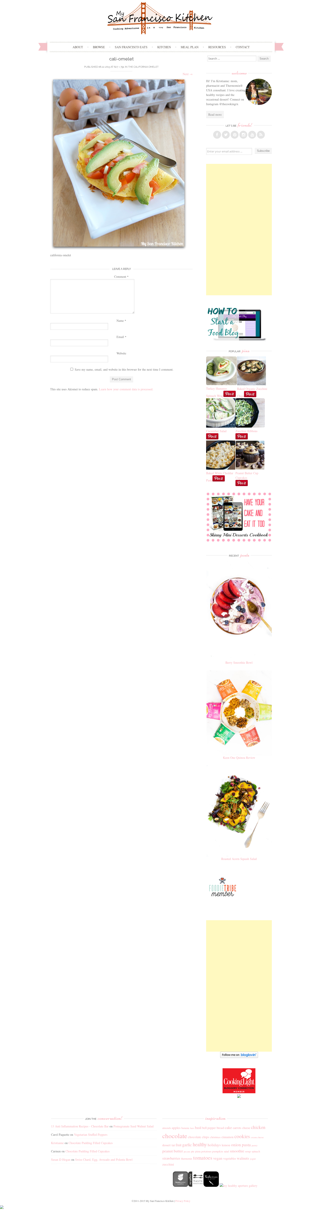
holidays (214, 1144)
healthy (200, 1144)
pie (192, 1151)
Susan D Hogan (60, 1159)
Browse (99, 47)
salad (226, 1151)
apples (176, 1127)
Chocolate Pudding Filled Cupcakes (91, 1143)
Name (121, 320)
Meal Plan (189, 47)
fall (173, 1145)
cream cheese (257, 1137)
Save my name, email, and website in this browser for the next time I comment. (124, 369)
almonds (166, 1128)
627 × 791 (119, 66)
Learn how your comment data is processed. (126, 389)
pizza (197, 1151)
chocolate (174, 1135)
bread (220, 1127)
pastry (254, 1145)
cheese (246, 1128)
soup (248, 1151)
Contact (243, 47)
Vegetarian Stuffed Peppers (90, 1134)
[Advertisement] (239, 229)
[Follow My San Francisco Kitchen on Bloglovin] (239, 1057)
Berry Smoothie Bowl (239, 662)
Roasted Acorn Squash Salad (239, 859)
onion (236, 1144)
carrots (237, 1128)
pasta (246, 1144)
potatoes (206, 1151)
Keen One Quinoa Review (239, 757)
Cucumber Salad (216, 431)
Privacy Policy (182, 1201)
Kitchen (164, 47)
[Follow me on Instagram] (243, 135)
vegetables (229, 1158)
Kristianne (57, 1143)
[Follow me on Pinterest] (235, 135)
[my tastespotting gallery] (195, 1185)
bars (192, 1128)
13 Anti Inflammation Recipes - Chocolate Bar (80, 1126)
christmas (215, 1137)
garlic (187, 1144)
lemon (226, 1145)
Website (121, 353)
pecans (187, 1151)
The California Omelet (143, 66)
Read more (215, 114)
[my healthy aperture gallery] (238, 1185)
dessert (166, 1145)
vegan (217, 1158)
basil (198, 1127)
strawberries (171, 1158)
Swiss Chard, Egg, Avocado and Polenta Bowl (104, 1159)
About (78, 47)
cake (228, 1127)
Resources (217, 47)
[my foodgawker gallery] (180, 1185)
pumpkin (217, 1151)
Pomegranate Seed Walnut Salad (133, 1126)
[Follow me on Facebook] (217, 135)
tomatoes (202, 1157)
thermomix (186, 1158)
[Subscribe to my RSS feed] (261, 135)
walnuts (243, 1158)
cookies (242, 1136)
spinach (256, 1151)
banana (185, 1128)
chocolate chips (198, 1137)
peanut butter (172, 1150)
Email (121, 337)
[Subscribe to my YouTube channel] (252, 135)
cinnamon (227, 1137)
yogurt (253, 1158)
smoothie (237, 1150)
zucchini (168, 1164)
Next (188, 74)
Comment (121, 276)
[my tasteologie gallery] (211, 1185)
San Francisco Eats (131, 47)
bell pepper (209, 1128)
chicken (258, 1127)
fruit (178, 1145)
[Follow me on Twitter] (226, 135)
